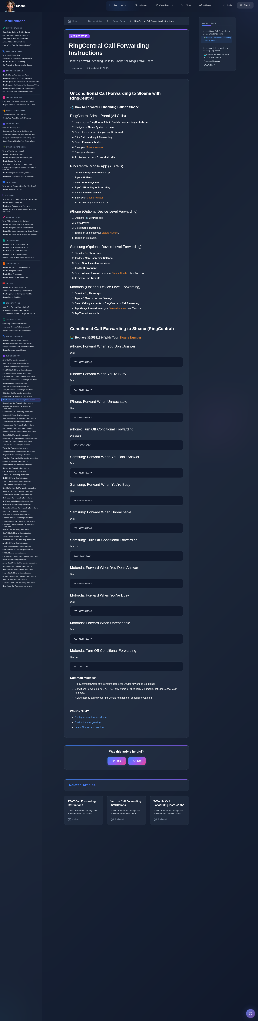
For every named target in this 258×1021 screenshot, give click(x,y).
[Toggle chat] (250, 1013)
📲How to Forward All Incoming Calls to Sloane (217, 39)
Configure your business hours (91, 717)
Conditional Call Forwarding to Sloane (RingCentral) (215, 49)
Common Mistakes (212, 61)
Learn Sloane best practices (89, 727)
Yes (118, 760)
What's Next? (209, 65)
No (139, 760)
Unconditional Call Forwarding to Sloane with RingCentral (216, 32)
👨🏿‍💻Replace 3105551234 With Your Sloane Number (216, 56)
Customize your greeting (88, 722)
